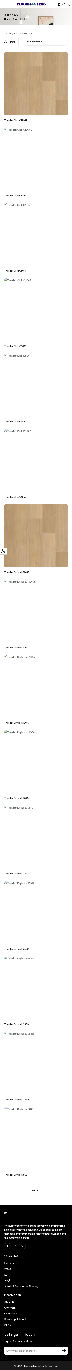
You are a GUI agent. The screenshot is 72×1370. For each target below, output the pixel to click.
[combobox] (45, 42)
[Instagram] (22, 1246)
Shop (15, 19)
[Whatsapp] (15, 1246)
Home (7, 19)
